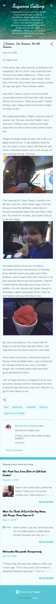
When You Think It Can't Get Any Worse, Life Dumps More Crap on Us (24, 513)
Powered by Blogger (29, 592)
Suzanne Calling (28, 6)
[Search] (52, 6)
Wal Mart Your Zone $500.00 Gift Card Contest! (24, 473)
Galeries (35, 598)
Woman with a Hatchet (26, 425)
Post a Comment (14, 450)
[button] (52, 44)
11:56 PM (20, 443)
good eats (17, 407)
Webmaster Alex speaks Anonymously (22, 551)
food (6, 407)
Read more (46, 502)
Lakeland (30, 407)
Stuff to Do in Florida (14, 413)
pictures (44, 407)
